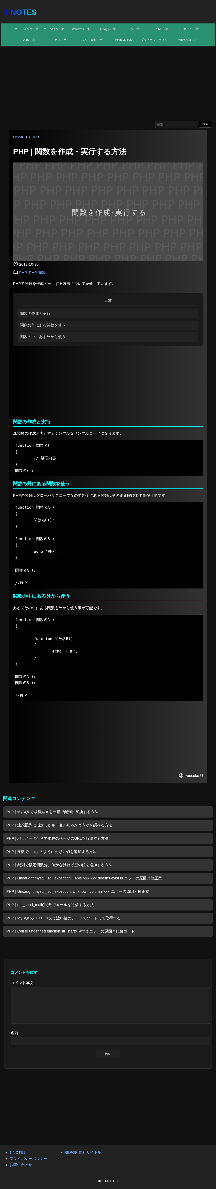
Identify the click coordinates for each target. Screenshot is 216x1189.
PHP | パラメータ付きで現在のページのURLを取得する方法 (57, 838)
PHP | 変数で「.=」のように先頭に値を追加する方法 (51, 852)
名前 (14, 1033)
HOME (18, 137)
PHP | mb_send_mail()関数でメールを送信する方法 (50, 905)
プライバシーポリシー (155, 40)
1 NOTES (20, 12)
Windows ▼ (81, 29)
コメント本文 (22, 983)
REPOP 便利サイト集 (82, 1152)
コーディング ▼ (26, 29)
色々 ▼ (60, 40)
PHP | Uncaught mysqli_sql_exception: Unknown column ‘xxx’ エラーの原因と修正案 (77, 891)
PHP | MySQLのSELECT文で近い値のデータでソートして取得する (63, 918)
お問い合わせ (124, 40)
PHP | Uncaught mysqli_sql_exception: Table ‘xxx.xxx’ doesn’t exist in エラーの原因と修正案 (84, 878)
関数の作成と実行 (35, 313)
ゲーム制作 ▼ (53, 29)
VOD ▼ (29, 40)
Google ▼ (108, 29)
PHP (33, 137)
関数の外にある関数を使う (43, 325)
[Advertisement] (108, 82)
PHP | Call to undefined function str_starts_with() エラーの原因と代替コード (70, 931)
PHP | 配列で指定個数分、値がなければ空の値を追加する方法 (59, 865)
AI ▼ (135, 29)
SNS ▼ (162, 29)
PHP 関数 (37, 272)
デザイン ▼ (189, 29)
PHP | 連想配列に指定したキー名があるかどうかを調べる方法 (59, 825)
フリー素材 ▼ (92, 40)
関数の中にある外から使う (43, 337)
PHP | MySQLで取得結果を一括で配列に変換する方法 (52, 812)
